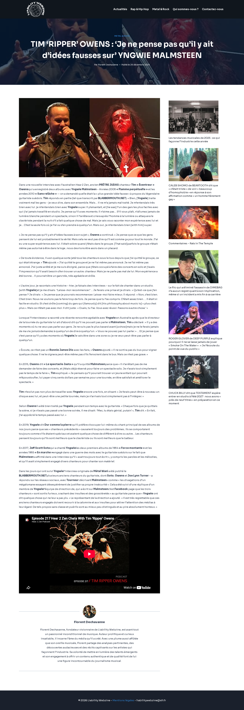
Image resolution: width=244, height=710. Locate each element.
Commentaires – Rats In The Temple (191, 243)
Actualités (120, 9)
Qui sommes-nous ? (186, 9)
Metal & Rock (160, 9)
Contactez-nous (212, 9)
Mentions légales (123, 700)
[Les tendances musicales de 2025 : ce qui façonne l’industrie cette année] (197, 117)
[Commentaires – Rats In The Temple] (197, 222)
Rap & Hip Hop (140, 9)
